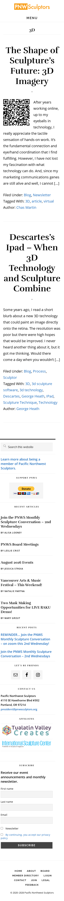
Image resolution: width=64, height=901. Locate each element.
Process (39, 371)
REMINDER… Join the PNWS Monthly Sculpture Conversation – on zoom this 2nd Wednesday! (25, 639)
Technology (48, 402)
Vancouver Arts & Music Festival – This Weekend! (21, 582)
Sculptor (10, 377)
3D (27, 201)
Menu (32, 18)
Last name (7, 801)
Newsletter (42, 195)
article (37, 201)
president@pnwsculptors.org (19, 709)
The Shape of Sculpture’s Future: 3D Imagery (32, 66)
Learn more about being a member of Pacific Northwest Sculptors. (23, 463)
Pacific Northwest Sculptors (32, 6)
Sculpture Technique (20, 402)
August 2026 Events (17, 562)
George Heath (33, 396)
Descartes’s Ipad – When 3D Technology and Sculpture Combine (32, 263)
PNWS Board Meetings (20, 544)
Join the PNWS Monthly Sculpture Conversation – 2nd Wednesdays (26, 522)
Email (4, 814)
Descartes (11, 396)
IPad (50, 396)
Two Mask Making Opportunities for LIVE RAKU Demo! (26, 607)
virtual (49, 201)
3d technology (31, 390)
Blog (27, 195)
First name (7, 788)
